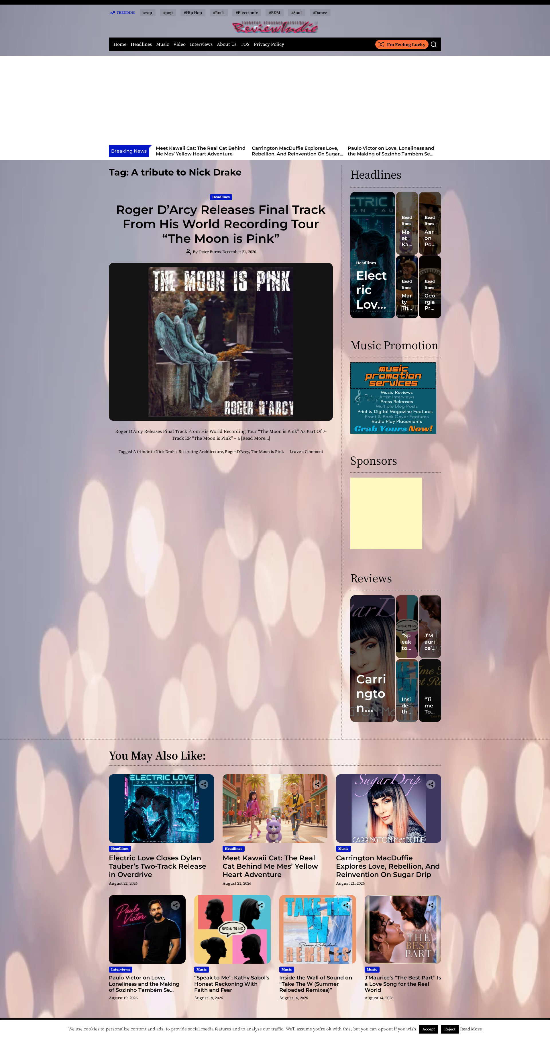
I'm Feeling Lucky (406, 44)
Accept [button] (429, 1029)
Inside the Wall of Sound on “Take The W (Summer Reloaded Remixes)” (315, 984)
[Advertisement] (275, 102)
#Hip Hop (193, 12)
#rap (147, 12)
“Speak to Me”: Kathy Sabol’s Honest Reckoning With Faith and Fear (390, 150)
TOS (245, 44)
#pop (168, 12)
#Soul (296, 12)
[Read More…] (255, 438)
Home (119, 44)
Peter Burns (210, 252)
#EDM (274, 12)
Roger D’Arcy (237, 451)
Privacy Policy (269, 44)
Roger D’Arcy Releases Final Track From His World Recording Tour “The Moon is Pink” (221, 224)
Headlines (141, 44)
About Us (226, 44)
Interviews (201, 44)
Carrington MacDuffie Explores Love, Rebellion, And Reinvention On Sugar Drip (200, 153)
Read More (471, 1029)
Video (179, 44)
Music (162, 44)
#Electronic (247, 12)
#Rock (219, 12)
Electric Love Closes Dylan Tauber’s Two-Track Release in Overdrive (157, 866)
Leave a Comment (306, 451)
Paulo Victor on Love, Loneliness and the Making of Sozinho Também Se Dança (295, 153)
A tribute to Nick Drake (154, 451)
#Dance (320, 12)
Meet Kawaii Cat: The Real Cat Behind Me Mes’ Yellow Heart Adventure (270, 866)
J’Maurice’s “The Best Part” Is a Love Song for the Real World (403, 984)
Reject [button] (449, 1029)
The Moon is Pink (267, 451)
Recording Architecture (200, 451)
